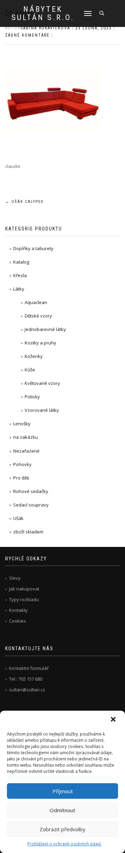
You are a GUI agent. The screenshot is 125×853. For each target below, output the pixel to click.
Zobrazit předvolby (62, 829)
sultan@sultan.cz (27, 689)
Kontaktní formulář (29, 668)
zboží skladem (28, 532)
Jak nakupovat (24, 589)
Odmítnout (62, 810)
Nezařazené (26, 451)
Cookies (17, 621)
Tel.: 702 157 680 (25, 679)
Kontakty (18, 610)
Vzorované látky (42, 410)
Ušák (18, 518)
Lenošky (22, 423)
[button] (114, 720)
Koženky (34, 356)
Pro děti (21, 478)
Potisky (32, 397)
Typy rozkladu (24, 599)
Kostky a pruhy (40, 343)
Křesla (20, 275)
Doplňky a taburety (33, 248)
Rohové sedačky (30, 491)
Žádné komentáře (27, 35)
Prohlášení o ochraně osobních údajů (64, 844)
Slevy (14, 578)
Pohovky (22, 464)
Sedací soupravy (31, 505)
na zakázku (25, 437)
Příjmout (62, 791)
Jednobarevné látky (45, 329)
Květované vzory (42, 383)
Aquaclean (36, 302)
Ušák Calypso (24, 201)
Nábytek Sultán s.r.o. (42, 13)
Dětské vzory (38, 316)
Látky (18, 289)
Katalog (21, 262)
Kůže (30, 370)
